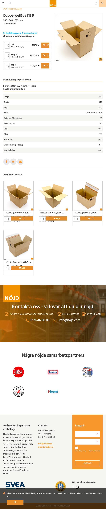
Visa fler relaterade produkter (20, 283)
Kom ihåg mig (80, 451)
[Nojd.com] (53, 3)
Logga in (87, 463)
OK (15, 502)
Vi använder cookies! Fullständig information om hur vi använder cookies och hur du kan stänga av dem (54, 494)
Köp (48, 45)
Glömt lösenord (94, 451)
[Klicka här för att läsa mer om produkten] (18, 196)
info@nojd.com (45, 444)
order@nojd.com (45, 447)
